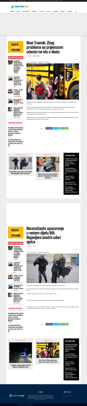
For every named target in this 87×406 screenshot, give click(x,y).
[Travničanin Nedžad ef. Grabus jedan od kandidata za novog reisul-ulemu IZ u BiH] (10, 78)
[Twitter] (73, 1)
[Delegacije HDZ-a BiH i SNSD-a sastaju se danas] (10, 101)
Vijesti (30, 56)
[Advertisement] (43, 22)
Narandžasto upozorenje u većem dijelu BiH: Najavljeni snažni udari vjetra (20, 172)
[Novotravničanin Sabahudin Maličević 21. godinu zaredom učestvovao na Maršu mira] (10, 109)
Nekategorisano (17, 96)
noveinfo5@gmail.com (41, 399)
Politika (15, 104)
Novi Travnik (16, 117)
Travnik (15, 73)
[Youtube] (77, 1)
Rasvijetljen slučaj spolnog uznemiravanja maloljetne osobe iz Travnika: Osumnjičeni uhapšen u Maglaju (18, 66)
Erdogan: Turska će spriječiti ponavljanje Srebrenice (18, 92)
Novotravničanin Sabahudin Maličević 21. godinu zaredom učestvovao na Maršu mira (18, 112)
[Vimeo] (75, 1)
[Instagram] (71, 1)
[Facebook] (69, 1)
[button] (76, 11)
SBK (15, 86)
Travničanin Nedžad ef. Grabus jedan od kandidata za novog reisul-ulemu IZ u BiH (18, 81)
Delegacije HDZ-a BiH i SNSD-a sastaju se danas (18, 101)
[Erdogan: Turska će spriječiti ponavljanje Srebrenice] (10, 91)
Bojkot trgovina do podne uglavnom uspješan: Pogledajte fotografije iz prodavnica (48, 176)
